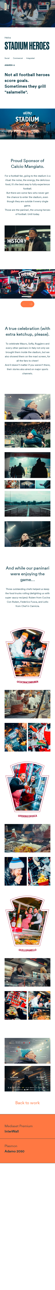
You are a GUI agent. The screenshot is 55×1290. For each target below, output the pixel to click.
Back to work (27, 1102)
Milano (14, 8)
